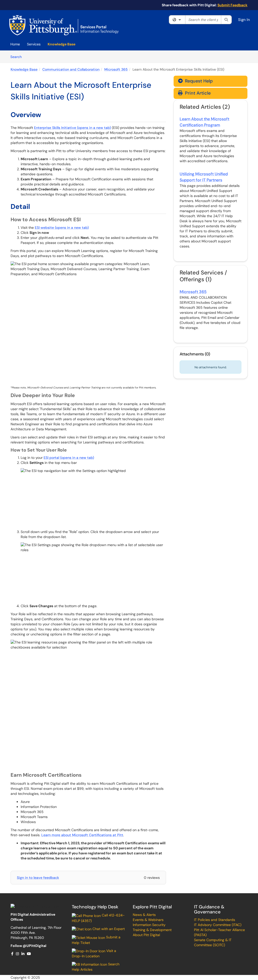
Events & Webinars (148, 919)
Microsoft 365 (116, 69)
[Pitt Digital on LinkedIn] (23, 953)
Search (17, 56)
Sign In (244, 19)
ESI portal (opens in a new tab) (69, 457)
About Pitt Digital (146, 935)
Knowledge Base (61, 44)
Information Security (149, 924)
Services (34, 44)
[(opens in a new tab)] (64, 25)
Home (15, 44)
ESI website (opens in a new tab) (62, 227)
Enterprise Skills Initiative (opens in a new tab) (72, 127)
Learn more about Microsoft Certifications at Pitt (82, 835)
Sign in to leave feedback (38, 877)
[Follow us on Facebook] (12, 953)
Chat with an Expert (108, 929)
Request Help (198, 81)
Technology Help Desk (95, 907)
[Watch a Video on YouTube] (29, 953)
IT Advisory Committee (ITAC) (217, 924)
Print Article (197, 93)
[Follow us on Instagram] (17, 953)
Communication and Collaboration (71, 69)
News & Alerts (144, 914)
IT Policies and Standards (214, 919)
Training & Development (152, 930)
